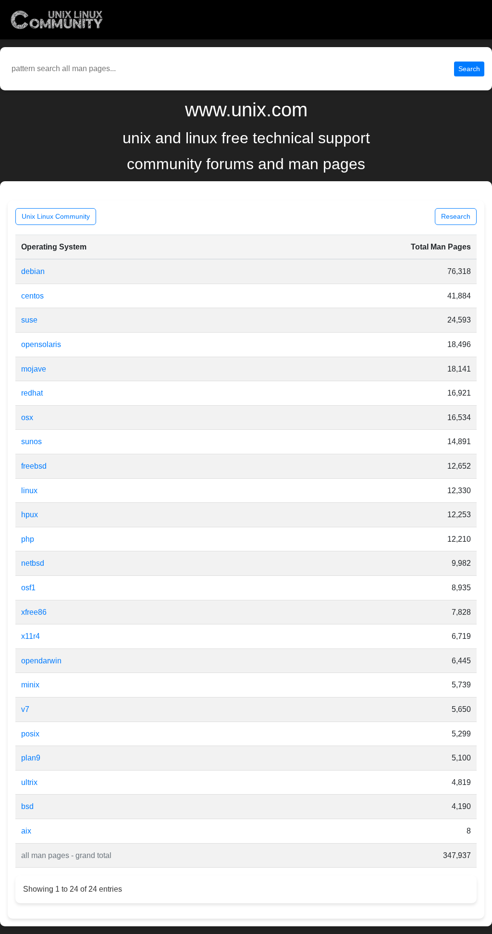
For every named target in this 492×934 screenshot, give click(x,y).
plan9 (30, 758)
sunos (31, 441)
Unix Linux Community (56, 216)
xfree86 (34, 612)
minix (30, 685)
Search (469, 69)
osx (27, 417)
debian (33, 271)
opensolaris (41, 344)
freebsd (34, 466)
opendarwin (41, 661)
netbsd (32, 563)
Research (455, 216)
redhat (32, 393)
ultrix (29, 782)
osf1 (28, 588)
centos (32, 296)
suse (29, 320)
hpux (29, 515)
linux (29, 490)
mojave (33, 369)
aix (26, 831)
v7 (25, 709)
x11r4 (30, 636)
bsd (27, 806)
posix (30, 734)
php (27, 539)
